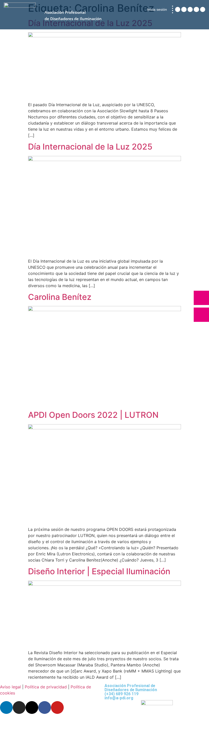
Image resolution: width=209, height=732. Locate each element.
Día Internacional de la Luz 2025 (90, 147)
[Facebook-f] (196, 9)
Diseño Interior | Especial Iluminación (99, 571)
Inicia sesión (157, 9)
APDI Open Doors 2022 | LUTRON (93, 415)
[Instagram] (183, 9)
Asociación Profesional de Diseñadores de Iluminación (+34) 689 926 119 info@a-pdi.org (130, 691)
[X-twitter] (190, 9)
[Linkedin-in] (177, 9)
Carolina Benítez (60, 297)
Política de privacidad (46, 686)
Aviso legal (10, 686)
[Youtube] (202, 9)
